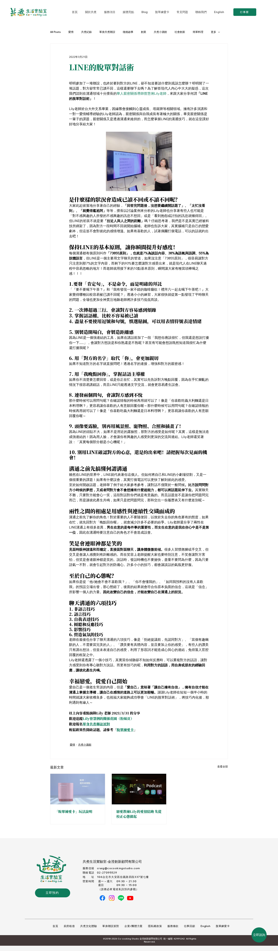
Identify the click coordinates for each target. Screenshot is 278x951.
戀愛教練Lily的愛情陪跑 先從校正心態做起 (139, 814)
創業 (143, 32)
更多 (213, 32)
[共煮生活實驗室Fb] (102, 898)
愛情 (71, 32)
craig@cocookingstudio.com (118, 868)
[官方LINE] (121, 898)
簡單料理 (198, 32)
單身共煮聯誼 (107, 32)
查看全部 (222, 766)
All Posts (55, 32)
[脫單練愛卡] (77, 789)
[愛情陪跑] (139, 789)
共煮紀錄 (86, 32)
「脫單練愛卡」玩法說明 (73, 811)
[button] (109, 12)
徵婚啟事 (128, 32)
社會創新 (180, 32)
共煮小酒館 (160, 32)
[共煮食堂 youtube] (130, 898)
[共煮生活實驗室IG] (111, 898)
